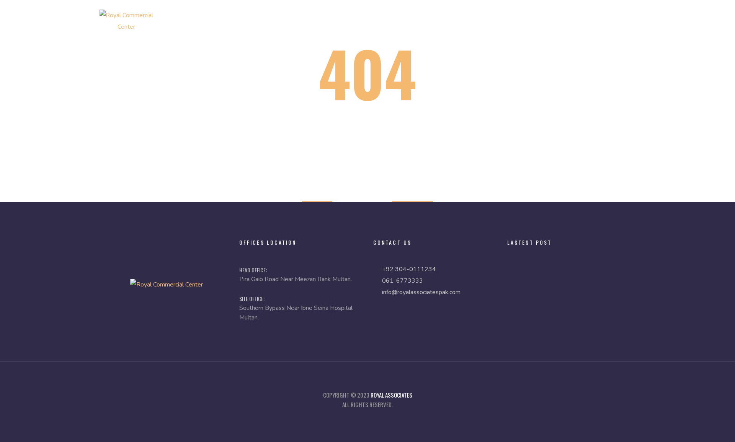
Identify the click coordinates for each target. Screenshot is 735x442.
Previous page (412, 196)
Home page (317, 196)
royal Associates (391, 395)
